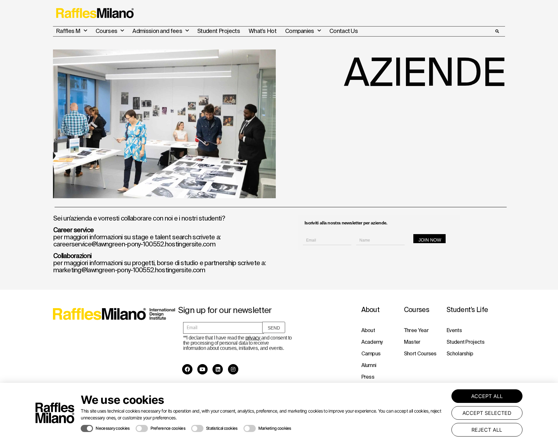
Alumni (369, 365)
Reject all (486, 430)
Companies (299, 30)
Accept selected (487, 413)
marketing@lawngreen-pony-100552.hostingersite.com (129, 270)
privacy (253, 337)
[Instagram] (233, 369)
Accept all (487, 396)
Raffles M (68, 30)
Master (412, 342)
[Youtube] (202, 369)
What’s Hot (262, 30)
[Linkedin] (217, 369)
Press (368, 377)
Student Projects (218, 30)
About (368, 330)
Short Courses (420, 353)
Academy (372, 342)
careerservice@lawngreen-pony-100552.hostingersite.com (134, 244)
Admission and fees (157, 30)
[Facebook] (187, 369)
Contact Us (343, 30)
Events (454, 330)
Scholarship (460, 353)
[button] (497, 31)
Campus (371, 353)
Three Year (416, 330)
